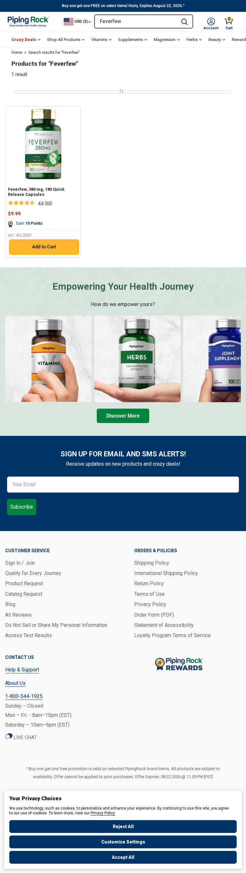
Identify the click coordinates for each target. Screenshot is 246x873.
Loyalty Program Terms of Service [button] (172, 635)
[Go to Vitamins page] (48, 359)
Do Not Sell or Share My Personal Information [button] (56, 625)
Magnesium (165, 39)
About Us (15, 683)
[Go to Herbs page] (137, 359)
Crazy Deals (24, 39)
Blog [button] (10, 604)
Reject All (123, 826)
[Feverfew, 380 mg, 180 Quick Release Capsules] (43, 144)
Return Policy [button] (149, 583)
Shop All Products (63, 39)
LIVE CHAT (24, 737)
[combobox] (135, 21)
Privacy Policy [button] (150, 604)
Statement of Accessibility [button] (164, 625)
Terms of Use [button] (149, 594)
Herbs (192, 39)
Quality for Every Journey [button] (33, 573)
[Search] (184, 21)
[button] (211, 21)
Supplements (130, 39)
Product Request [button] (24, 583)
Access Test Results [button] (28, 635)
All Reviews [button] (18, 615)
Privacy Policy (103, 813)
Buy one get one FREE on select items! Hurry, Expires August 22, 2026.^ (123, 6)
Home (17, 52)
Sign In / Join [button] (20, 563)
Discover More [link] (123, 416)
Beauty (215, 39)
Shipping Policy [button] (151, 563)
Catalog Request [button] (23, 594)
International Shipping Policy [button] (166, 573)
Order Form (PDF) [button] (154, 615)
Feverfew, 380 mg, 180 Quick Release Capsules (36, 192)
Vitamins (99, 39)
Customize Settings (123, 841)
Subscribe (21, 507)
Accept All (123, 857)
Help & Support (22, 670)
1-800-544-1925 (24, 696)
